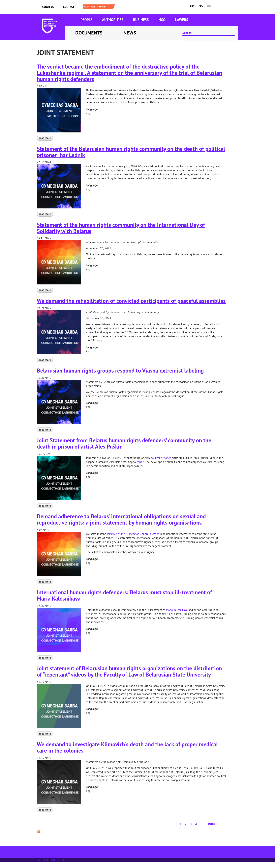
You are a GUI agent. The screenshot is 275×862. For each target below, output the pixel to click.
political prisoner (161, 458)
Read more (46, 138)
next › (212, 824)
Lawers (181, 19)
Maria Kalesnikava (177, 610)
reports (141, 462)
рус (200, 5)
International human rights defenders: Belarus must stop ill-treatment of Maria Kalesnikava (124, 595)
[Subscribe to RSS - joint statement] (38, 831)
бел (192, 5)
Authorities (112, 19)
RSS (64, 860)
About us (48, 7)
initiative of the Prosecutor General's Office (133, 534)
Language (92, 109)
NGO (161, 19)
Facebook (43, 860)
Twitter (53, 860)
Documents (88, 33)
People (86, 19)
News (129, 33)
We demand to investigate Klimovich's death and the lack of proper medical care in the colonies (127, 747)
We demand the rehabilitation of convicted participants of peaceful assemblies (131, 300)
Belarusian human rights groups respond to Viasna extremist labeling (120, 370)
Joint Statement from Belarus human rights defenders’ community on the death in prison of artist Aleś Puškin (124, 443)
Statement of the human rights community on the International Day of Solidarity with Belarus (121, 228)
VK (60, 860)
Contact (68, 7)
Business (141, 19)
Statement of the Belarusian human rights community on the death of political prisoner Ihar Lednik (131, 152)
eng (209, 5)
